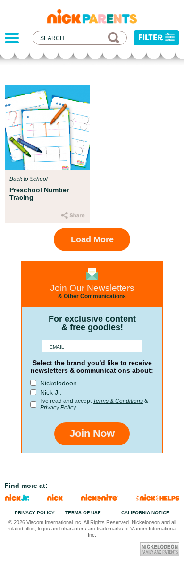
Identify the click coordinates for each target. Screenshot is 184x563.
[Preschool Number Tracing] (47, 127)
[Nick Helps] (157, 498)
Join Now (92, 433)
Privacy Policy (58, 407)
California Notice (145, 512)
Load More (92, 239)
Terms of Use (83, 512)
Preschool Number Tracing (39, 193)
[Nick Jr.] (17, 498)
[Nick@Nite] (99, 498)
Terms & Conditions (118, 401)
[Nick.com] (55, 498)
